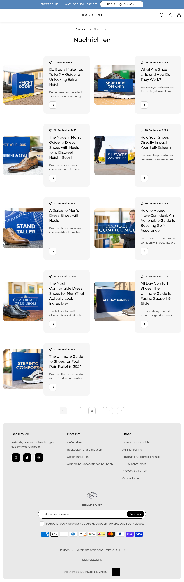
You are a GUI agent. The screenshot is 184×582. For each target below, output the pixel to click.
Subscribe (136, 514)
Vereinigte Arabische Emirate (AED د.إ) (100, 550)
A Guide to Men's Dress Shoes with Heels (64, 215)
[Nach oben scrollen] (116, 572)
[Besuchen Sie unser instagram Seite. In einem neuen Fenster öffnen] (16, 457)
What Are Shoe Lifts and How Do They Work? (155, 75)
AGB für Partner (132, 449)
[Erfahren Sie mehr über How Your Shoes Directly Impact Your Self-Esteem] (144, 178)
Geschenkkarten (78, 456)
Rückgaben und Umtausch (84, 449)
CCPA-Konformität (134, 464)
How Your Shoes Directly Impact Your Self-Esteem (156, 142)
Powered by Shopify (96, 572)
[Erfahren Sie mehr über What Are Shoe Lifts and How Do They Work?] (144, 105)
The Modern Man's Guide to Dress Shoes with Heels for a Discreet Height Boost (65, 147)
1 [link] (75, 410)
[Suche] (162, 15)
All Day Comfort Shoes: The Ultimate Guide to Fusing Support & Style (156, 293)
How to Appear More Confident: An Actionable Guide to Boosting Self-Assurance (158, 220)
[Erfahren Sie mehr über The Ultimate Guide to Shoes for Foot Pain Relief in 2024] (52, 387)
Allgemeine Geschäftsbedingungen (90, 464)
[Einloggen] (170, 15)
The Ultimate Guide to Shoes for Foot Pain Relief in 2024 (66, 361)
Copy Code (130, 4)
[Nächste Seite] (120, 410)
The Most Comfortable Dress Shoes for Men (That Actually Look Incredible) (66, 293)
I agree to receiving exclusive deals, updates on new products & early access (95, 523)
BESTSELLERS (92, 559)
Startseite (81, 29)
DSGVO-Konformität (135, 471)
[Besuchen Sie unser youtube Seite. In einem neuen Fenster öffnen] (38, 457)
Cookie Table (130, 478)
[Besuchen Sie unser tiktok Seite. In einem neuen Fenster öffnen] (27, 457)
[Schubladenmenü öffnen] (5, 15)
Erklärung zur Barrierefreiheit (141, 456)
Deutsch (64, 550)
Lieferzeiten (74, 442)
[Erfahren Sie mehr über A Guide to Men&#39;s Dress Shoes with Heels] (52, 251)
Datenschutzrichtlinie (135, 442)
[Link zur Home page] (92, 495)
